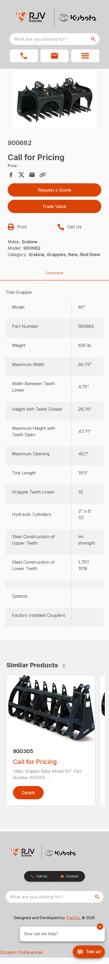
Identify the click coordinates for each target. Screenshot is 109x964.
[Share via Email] (32, 175)
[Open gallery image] (55, 99)
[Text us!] (89, 952)
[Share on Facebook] (11, 175)
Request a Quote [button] (54, 190)
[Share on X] (21, 175)
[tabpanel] (55, 100)
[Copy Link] (42, 175)
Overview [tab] (54, 273)
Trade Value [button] (54, 206)
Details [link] (28, 792)
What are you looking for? (40, 39)
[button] (24, 55)
